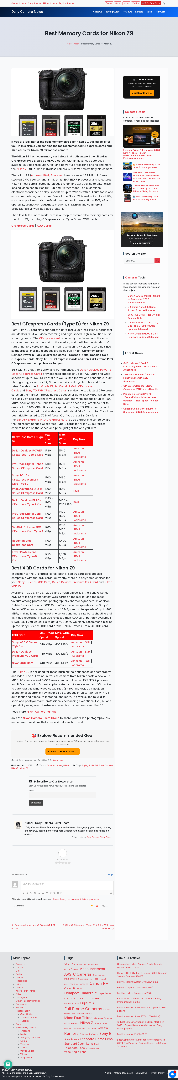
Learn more (58, 760)
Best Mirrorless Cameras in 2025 (134, 993)
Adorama (56, 175)
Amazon (36, 175)
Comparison (103, 993)
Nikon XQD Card (22, 663)
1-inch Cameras (73, 964)
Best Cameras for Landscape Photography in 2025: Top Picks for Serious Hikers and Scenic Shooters (141, 1043)
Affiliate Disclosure (123, 1073)
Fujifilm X (87, 1003)
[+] (62, 893)
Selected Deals (135, 112)
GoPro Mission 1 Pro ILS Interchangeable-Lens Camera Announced (140, 366)
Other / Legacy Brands (28, 1000)
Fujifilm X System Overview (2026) (135, 987)
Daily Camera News (27, 12)
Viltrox (23, 1054)
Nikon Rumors (50, 3)
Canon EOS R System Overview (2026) (137, 973)
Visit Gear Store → (142, 93)
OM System (22, 997)
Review (102, 1028)
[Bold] (23, 892)
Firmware (160, 11)
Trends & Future (28, 1017)
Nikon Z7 (106, 1024)
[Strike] (35, 892)
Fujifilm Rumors (66, 3)
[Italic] (27, 892)
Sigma (23, 1040)
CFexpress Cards (22, 225)
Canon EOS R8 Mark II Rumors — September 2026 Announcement (144, 299)
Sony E (105, 1033)
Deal (81, 998)
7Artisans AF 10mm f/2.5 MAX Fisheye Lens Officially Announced (139, 378)
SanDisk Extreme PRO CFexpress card (42, 419)
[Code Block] (51, 892)
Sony (117, 3)
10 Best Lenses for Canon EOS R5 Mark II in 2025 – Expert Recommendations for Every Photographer (140, 1025)
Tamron (24, 1044)
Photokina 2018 (79, 1029)
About (108, 1073)
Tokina (23, 1047)
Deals (149, 11)
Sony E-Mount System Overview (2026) (138, 982)
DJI (18, 970)
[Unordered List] (43, 892)
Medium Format (84, 1013)
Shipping (84, 1034)
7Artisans (25, 1030)
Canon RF (99, 983)
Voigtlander (26, 1057)
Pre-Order (91, 1028)
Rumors (139, 11)
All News (97, 11)
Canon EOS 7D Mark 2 (97, 979)
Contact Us (141, 1073)
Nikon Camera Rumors (41, 711)
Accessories (90, 964)
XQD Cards (44, 225)
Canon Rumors (18, 3)
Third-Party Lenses (26, 1027)
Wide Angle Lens (75, 1052)
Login (110, 874)
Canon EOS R (69, 984)
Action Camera (71, 969)
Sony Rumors (34, 3)
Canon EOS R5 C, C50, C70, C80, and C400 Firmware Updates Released (143, 326)
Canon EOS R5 (82, 984)
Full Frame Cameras (104, 765)
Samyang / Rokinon (30, 1037)
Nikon (126, 3)
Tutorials (24, 1020)
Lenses (59, 765)
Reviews (127, 11)
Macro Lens (69, 1013)
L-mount (106, 1010)
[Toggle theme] (164, 3)
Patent (67, 1028)
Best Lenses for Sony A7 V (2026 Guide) (138, 1016)
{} (58, 893)
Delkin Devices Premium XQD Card (75, 582)
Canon (109, 3)
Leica (18, 984)
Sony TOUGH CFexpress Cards (46, 390)
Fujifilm (136, 3)
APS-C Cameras (78, 974)
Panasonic (21, 1004)
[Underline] (31, 892)
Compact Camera (78, 993)
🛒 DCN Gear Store (151, 3)
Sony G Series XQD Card (34, 582)
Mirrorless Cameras (103, 1018)
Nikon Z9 (22, 169)
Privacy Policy (157, 1073)
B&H (46, 175)
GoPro (19, 977)
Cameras (51, 765)
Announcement (92, 969)
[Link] (54, 892)
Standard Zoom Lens (78, 1043)
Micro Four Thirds (25, 990)
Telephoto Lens (74, 1048)
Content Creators (70, 999)
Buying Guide (113, 11)
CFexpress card (49, 338)
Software (93, 1034)
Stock (96, 1044)
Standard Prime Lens (96, 1039)
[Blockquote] (47, 892)
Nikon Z (14, 768)
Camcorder (83, 979)
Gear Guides (26, 1014)
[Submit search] (157, 260)
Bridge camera (99, 975)
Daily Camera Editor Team (99, 837)
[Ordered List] (39, 892)
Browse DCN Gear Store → (62, 751)
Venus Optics (27, 1050)
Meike (23, 1034)
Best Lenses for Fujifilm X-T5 (132, 1034)
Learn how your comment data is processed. (77, 899)
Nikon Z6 (98, 1024)
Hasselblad (21, 980)
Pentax (19, 1007)
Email (31, 790)
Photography (23, 1010)
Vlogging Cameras (93, 1048)
